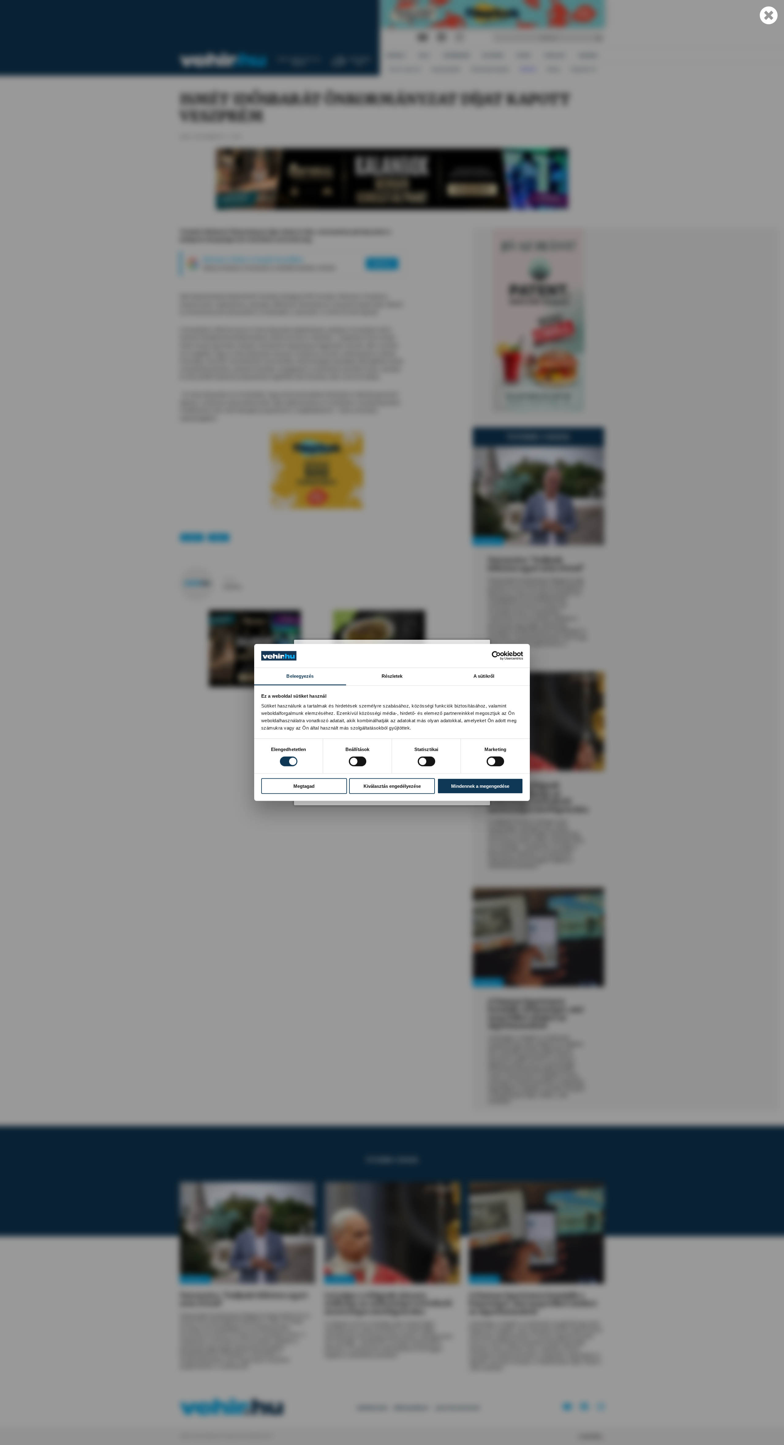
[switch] (357, 761)
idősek (218, 537)
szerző (229, 580)
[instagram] (459, 37)
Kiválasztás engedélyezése (392, 785)
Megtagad (304, 785)
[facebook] (441, 37)
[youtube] (422, 37)
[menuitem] (396, 55)
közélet (192, 537)
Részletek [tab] (392, 676)
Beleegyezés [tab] (300, 676)
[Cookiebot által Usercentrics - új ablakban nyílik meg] (496, 655)
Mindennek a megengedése (480, 785)
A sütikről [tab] (483, 676)
